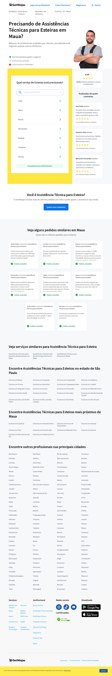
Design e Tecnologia (13, 628)
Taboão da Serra (15, 484)
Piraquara (12, 554)
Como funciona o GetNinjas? (22, 64)
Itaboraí (84, 550)
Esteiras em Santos (40, 393)
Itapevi (59, 506)
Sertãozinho (61, 580)
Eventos (23, 605)
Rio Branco (13, 454)
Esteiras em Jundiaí (88, 384)
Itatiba (84, 563)
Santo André (37, 471)
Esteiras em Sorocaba (65, 393)
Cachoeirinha (14, 528)
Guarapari (85, 567)
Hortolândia (61, 511)
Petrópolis (61, 537)
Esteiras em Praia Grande (42, 430)
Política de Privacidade (90, 660)
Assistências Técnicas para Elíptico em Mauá (67, 355)
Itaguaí (35, 580)
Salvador (12, 458)
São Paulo (36, 454)
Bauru (35, 541)
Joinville (84, 476)
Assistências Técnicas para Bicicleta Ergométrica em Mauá (43, 356)
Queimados (37, 572)
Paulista (84, 537)
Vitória (35, 489)
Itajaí (11, 506)
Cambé (84, 585)
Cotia (83, 497)
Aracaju (84, 506)
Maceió (35, 511)
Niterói (59, 463)
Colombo (84, 515)
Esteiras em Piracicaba (65, 389)
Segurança (81, 5)
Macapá (60, 585)
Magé (59, 558)
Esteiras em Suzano (88, 430)
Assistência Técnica (22, 12)
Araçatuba (61, 589)
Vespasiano (37, 558)
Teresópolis (85, 558)
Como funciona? (63, 5)
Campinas (61, 471)
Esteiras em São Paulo (65, 399)
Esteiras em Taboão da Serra (43, 434)
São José (60, 493)
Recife (11, 471)
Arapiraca (12, 497)
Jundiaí (11, 489)
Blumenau (85, 502)
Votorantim (85, 545)
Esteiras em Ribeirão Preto (91, 389)
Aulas (11, 611)
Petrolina (36, 567)
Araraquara (61, 554)
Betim (35, 506)
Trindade (12, 572)
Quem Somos (38, 605)
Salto (11, 567)
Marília (83, 572)
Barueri (84, 463)
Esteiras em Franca (16, 384)
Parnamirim (13, 532)
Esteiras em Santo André (18, 393)
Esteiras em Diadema (89, 380)
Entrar (98, 5)
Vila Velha (36, 480)
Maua (68, 11)
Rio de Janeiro (62, 454)
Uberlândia (85, 489)
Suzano (60, 497)
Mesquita (36, 537)
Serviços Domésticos (24, 628)
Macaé (83, 528)
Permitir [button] (103, 671)
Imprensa (63, 660)
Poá (82, 541)
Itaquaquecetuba (39, 515)
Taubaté (36, 528)
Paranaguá (37, 589)
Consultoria (13, 622)
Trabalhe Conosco (40, 622)
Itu (34, 545)
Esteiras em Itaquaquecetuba (68, 384)
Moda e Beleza (23, 612)
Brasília (84, 458)
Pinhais (60, 519)
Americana (37, 532)
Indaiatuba (13, 515)
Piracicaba (13, 511)
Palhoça (84, 580)
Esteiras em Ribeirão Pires (67, 430)
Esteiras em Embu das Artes (43, 423)
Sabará (11, 550)
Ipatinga (12, 563)
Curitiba (12, 463)
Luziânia (60, 572)
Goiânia (36, 458)
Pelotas (36, 554)
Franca (35, 550)
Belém (59, 480)
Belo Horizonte (63, 458)
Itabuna (84, 589)
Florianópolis (62, 467)
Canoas (60, 489)
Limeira (11, 541)
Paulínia (60, 541)
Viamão (60, 524)
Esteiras (58, 11)
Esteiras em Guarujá (88, 423)
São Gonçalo (61, 484)
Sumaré (60, 515)
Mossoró (84, 576)
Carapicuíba (85, 493)
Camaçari (84, 532)
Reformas (24, 616)
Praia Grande (86, 484)
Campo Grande (62, 476)
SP (64, 11)
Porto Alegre (13, 467)
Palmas (84, 524)
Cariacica (60, 528)
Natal (11, 502)
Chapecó (36, 563)
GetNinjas (13, 11)
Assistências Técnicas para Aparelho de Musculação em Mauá (19, 356)
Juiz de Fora (13, 493)
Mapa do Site (38, 638)
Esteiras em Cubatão (16, 423)
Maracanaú (13, 558)
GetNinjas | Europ (39, 616)
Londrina (36, 502)
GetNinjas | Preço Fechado (43, 611)
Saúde (22, 622)
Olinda (83, 511)
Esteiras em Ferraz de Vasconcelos (65, 424)
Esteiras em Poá (15, 430)
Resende (36, 585)
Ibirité (59, 545)
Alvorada (12, 537)
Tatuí (11, 589)
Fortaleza (85, 454)
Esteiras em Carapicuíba (66, 380)
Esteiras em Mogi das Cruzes (19, 389)
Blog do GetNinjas (40, 627)
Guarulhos (37, 463)
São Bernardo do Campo (90, 471)
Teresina (36, 519)
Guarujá (36, 497)
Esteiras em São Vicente (90, 399)
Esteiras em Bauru (15, 380)
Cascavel (12, 545)
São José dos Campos (41, 484)
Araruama (60, 563)
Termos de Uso (74, 660)
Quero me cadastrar (56, 207)
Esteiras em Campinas (41, 380)
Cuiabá (11, 480)
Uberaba (84, 554)
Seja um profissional (40, 5)
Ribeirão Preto (38, 467)
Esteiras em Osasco (40, 389)
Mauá (59, 502)
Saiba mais (67, 670)
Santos (84, 467)
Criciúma (60, 567)
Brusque (12, 580)
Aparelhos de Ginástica (40, 12)
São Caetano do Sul (40, 493)
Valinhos (12, 519)
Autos (11, 616)
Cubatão (12, 585)
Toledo (35, 576)
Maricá (59, 532)
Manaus (36, 476)
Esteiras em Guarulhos (41, 384)
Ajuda (35, 643)
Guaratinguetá (62, 576)
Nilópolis (12, 524)
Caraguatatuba (62, 550)
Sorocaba (84, 480)
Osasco (11, 476)
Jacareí (84, 519)
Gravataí (36, 524)
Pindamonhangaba (16, 576)
